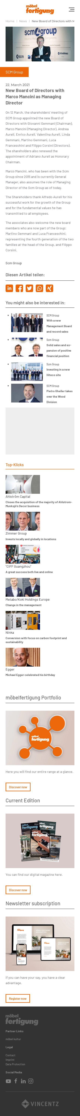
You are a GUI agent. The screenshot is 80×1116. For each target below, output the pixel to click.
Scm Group (14, 263)
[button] (71, 9)
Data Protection (15, 1064)
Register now (18, 998)
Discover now (18, 787)
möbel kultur (13, 1039)
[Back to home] (40, 9)
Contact (10, 1055)
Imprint (10, 1059)
